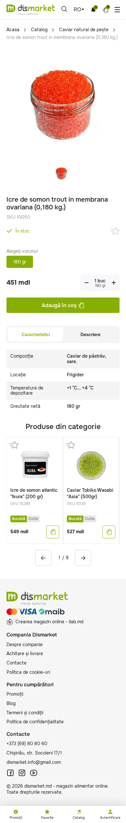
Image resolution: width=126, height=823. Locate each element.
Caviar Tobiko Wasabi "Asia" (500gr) (90, 493)
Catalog (39, 29)
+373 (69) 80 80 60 (26, 743)
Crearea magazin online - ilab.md (49, 622)
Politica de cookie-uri (28, 672)
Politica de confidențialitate (35, 722)
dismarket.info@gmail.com (33, 762)
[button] (43, 558)
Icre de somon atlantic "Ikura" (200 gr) (34, 493)
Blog (11, 703)
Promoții (14, 694)
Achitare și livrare (24, 653)
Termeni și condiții (24, 713)
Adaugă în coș (59, 305)
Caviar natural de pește (84, 29)
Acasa (12, 29)
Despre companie (24, 644)
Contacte (16, 663)
